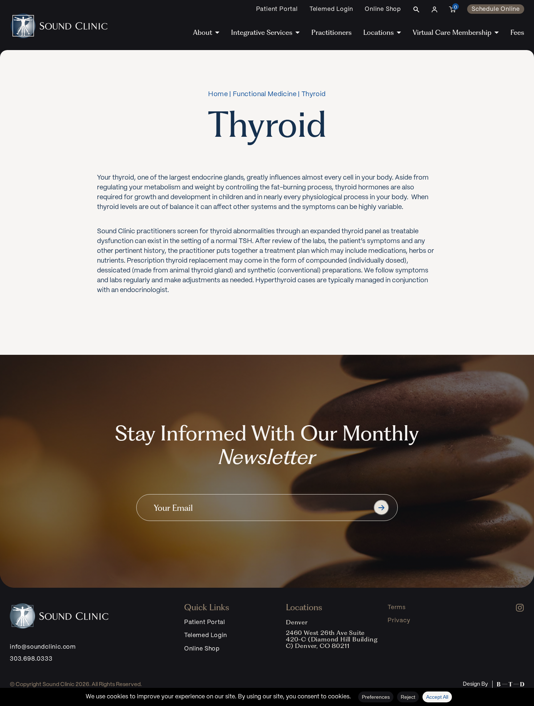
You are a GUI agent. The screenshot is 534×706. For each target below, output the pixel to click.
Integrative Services (261, 32)
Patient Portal (277, 9)
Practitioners (331, 32)
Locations (378, 32)
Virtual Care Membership (452, 32)
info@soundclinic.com (43, 647)
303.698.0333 (31, 659)
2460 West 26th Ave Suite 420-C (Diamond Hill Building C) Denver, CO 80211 (331, 639)
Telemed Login (331, 9)
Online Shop (383, 9)
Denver (297, 622)
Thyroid (314, 94)
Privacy (399, 620)
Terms (397, 607)
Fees (517, 32)
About (202, 32)
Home (217, 94)
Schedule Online (496, 9)
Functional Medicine (264, 94)
